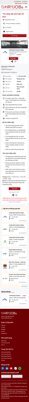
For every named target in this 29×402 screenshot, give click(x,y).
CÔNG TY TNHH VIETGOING (16, 239)
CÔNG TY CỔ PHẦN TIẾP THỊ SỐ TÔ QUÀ (17, 276)
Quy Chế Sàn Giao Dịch (6, 358)
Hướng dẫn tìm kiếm (9, 19)
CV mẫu (3, 327)
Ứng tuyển (13, 58)
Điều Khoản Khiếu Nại (6, 356)
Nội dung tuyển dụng (8, 66)
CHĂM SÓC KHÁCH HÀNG (16, 50)
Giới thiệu (3, 329)
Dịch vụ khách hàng (20, 87)
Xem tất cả (24, 286)
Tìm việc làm (14, 35)
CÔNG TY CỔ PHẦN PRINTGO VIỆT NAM (17, 227)
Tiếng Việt (19, 3)
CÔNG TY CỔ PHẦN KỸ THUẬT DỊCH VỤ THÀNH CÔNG (17, 252)
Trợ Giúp (3, 360)
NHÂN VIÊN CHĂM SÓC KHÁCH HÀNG (15, 250)
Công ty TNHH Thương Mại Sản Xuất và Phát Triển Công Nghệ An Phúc (18, 52)
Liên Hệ (3, 331)
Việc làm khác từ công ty (9, 72)
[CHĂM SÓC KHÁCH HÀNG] (5, 217)
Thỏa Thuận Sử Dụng (6, 354)
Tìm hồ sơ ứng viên (5, 342)
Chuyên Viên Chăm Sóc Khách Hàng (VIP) (17, 274)
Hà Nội (18, 91)
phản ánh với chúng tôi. (14, 202)
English (25, 3)
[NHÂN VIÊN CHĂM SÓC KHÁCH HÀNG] (5, 254)
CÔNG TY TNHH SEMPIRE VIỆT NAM (17, 264)
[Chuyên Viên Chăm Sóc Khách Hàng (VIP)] (5, 278)
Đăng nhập (18, 1)
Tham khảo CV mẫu (14, 192)
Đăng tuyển (3, 340)
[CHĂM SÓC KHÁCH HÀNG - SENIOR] (5, 241)
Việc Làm (3, 325)
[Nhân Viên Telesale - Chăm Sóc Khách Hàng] (5, 266)
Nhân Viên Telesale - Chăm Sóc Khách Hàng (17, 262)
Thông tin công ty (7, 69)
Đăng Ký (25, 1)
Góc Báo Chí (4, 333)
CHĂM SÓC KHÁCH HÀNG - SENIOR (17, 237)
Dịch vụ (3, 344)
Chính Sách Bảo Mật (5, 352)
